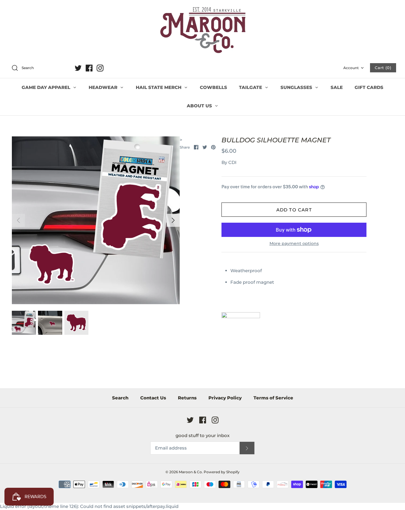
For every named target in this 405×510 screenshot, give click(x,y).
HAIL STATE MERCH (159, 87)
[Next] (173, 220)
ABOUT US (200, 106)
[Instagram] (100, 68)
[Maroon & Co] (202, 31)
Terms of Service (273, 398)
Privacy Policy (225, 398)
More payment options (294, 243)
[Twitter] (78, 68)
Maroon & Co (190, 472)
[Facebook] (89, 68)
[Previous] (18, 220)
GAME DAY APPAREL (46, 87)
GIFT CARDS (369, 87)
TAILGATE (251, 87)
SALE (337, 87)
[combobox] (39, 68)
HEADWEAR (104, 87)
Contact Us (153, 398)
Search (120, 398)
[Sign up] (247, 448)
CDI (232, 162)
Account (351, 68)
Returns (187, 398)
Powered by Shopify (222, 472)
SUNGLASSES (296, 87)
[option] (96, 220)
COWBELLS (213, 87)
